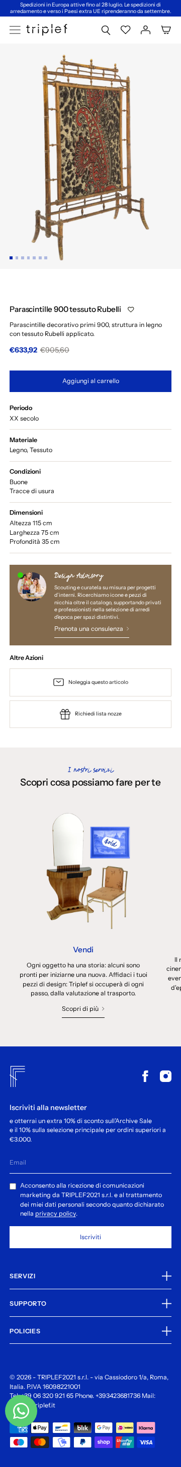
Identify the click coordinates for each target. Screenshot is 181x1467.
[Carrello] (166, 30)
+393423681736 (118, 1395)
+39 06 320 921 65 (47, 1395)
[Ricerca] (106, 30)
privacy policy (55, 1213)
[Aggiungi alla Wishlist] (130, 309)
